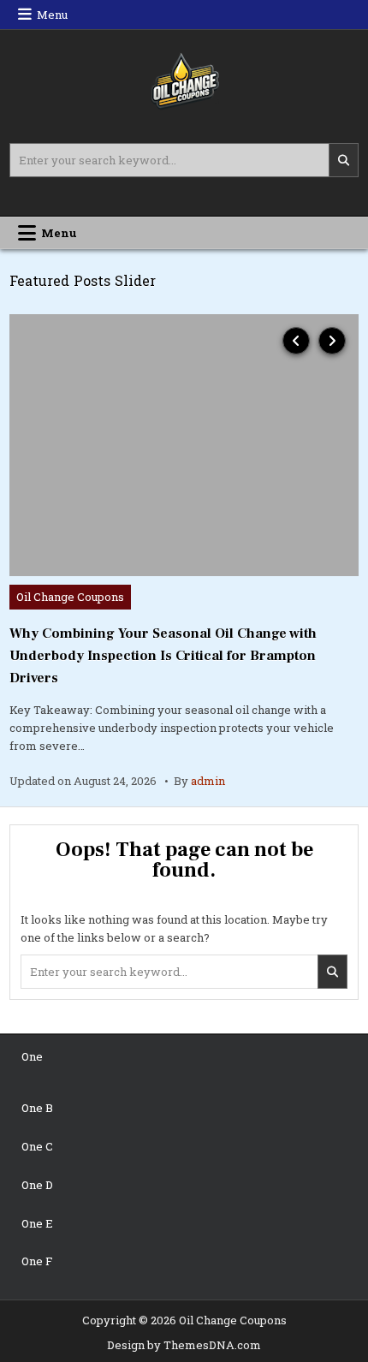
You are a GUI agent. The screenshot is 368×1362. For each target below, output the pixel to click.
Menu (52, 14)
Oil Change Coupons (70, 596)
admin (208, 780)
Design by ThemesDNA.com (184, 1345)
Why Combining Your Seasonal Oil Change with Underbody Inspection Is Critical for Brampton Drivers (163, 655)
